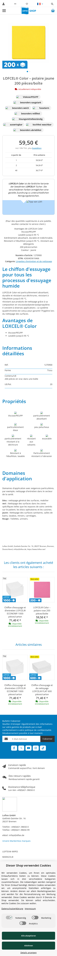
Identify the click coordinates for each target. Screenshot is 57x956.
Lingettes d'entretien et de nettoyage (34, 261)
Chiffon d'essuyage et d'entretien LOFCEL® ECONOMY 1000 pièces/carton (15, 612)
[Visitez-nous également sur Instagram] (36, 748)
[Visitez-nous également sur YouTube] (28, 748)
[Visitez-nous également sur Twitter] (21, 748)
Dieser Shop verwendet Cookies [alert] (28, 865)
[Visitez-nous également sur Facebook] (14, 748)
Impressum (30, 908)
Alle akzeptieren (28, 935)
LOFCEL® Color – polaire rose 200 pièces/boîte (42, 610)
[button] (15, 4)
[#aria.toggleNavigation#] (4, 10)
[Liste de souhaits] (27, 4)
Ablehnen (28, 945)
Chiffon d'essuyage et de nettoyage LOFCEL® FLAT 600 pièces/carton (42, 690)
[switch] (9, 917)
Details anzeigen (28, 952)
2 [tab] (29, 71)
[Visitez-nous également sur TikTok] (43, 748)
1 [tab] (27, 71)
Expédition (37, 148)
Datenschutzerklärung (12, 908)
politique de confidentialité (38, 730)
